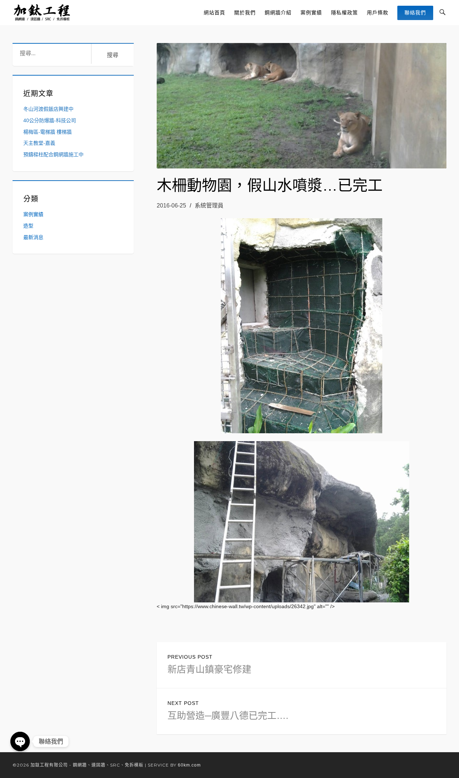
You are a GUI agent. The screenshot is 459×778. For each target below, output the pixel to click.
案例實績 (311, 12)
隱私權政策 (344, 12)
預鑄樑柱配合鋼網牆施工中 (53, 154)
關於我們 (245, 12)
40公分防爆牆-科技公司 (49, 120)
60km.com (189, 765)
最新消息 (33, 237)
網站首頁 (214, 12)
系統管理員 (209, 205)
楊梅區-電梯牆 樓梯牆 (47, 132)
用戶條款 (377, 12)
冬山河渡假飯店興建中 (48, 109)
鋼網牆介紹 (278, 12)
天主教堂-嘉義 (39, 143)
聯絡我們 (415, 12)
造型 (28, 226)
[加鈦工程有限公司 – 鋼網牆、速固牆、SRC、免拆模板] (42, 13)
